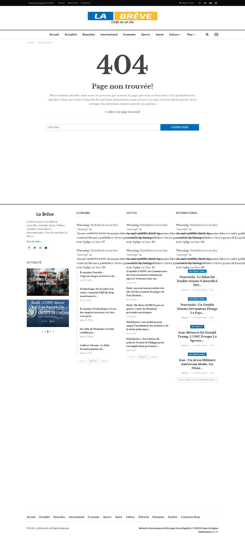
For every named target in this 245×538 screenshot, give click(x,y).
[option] (48, 299)
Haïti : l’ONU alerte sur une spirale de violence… (48, 307)
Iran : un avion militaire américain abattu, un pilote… (197, 364)
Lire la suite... (34, 241)
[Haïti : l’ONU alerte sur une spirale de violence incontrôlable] (48, 313)
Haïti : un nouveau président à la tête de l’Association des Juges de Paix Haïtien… (145, 292)
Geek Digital (182, 528)
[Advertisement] (122, 171)
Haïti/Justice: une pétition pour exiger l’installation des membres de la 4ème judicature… (147, 326)
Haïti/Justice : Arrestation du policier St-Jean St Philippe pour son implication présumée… (145, 342)
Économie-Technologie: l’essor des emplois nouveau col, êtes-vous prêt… (98, 312)
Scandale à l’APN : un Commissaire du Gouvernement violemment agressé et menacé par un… (146, 275)
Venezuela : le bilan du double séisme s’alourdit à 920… (197, 281)
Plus (190, 34)
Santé (159, 34)
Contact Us (86, 3)
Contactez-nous (190, 517)
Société (172, 517)
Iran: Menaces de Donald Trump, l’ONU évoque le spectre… (197, 336)
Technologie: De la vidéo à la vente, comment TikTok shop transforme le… (97, 293)
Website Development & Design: (157, 528)
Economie (129, 34)
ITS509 (197, 528)
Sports (145, 34)
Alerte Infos (73, 3)
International (109, 34)
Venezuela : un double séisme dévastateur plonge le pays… (197, 309)
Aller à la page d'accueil (123, 112)
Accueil (61, 3)
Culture (174, 34)
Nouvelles (88, 34)
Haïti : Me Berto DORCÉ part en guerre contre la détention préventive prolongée (145, 309)
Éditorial (144, 517)
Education (158, 517)
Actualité (71, 34)
